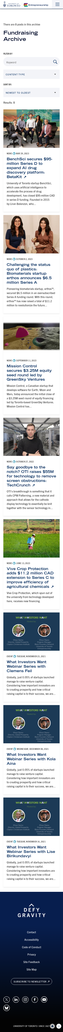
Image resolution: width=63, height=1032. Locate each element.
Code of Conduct (31, 947)
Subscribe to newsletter (30, 981)
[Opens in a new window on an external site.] (6, 999)
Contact (31, 932)
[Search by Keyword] (55, 62)
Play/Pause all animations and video (58, 1026)
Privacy (31, 954)
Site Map (32, 969)
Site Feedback (31, 961)
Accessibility (31, 939)
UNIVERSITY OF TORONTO (25, 1026)
